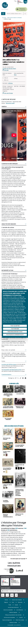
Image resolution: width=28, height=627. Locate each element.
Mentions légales (13, 612)
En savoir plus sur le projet (18, 558)
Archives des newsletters (9, 617)
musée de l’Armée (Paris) (9, 68)
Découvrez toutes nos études (14, 17)
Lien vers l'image (8, 93)
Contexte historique (10, 164)
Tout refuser (15, 328)
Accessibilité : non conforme (14, 625)
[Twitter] (7, 595)
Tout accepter (14, 326)
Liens (3, 361)
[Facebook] (16, 595)
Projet (10, 604)
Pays (13, 602)
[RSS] (2, 595)
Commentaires (6, 374)
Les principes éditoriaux (13, 607)
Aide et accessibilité (8, 610)
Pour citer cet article (8, 350)
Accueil (4, 17)
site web (6, 70)
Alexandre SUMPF (10, 103)
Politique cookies (13, 622)
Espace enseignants (7, 620)
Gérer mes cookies (20, 620)
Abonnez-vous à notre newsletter (13, 591)
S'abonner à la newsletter (22, 9)
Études (6, 599)
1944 (15, 75)
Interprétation (7, 270)
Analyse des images (9, 224)
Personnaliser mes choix (15, 331)
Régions (6, 602)
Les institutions (19, 610)
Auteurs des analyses (17, 599)
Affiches (10, 83)
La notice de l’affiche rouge (9, 364)
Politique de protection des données (13, 615)
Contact (21, 617)
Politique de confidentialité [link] (15, 334)
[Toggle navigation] (3, 13)
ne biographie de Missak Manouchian (12, 369)
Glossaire (20, 602)
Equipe (16, 604)
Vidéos (4, 106)
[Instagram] (12, 595)
